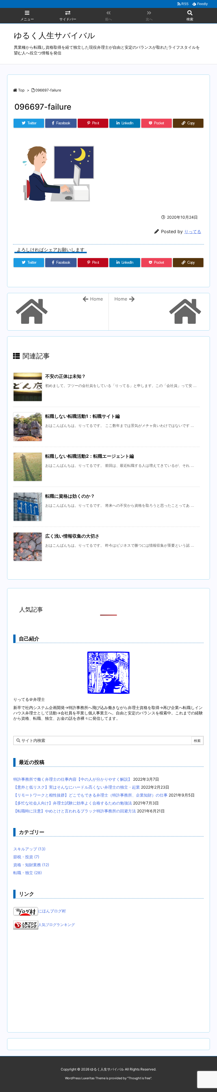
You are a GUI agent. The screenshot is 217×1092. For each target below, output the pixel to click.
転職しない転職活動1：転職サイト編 (82, 416)
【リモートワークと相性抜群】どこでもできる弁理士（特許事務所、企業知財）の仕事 (90, 795)
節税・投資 (26, 856)
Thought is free (139, 1078)
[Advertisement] (108, 981)
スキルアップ (29, 848)
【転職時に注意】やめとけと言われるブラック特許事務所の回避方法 (74, 810)
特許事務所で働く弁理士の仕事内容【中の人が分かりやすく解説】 (72, 779)
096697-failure (48, 90)
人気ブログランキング (56, 925)
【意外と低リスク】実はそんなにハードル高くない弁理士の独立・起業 (76, 787)
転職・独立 (27, 872)
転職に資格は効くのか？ (70, 496)
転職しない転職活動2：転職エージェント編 (89, 456)
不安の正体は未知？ (65, 376)
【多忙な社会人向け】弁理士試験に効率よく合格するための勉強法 (72, 803)
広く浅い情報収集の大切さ (72, 536)
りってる (192, 231)
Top (21, 90)
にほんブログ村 (52, 910)
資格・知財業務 (31, 864)
